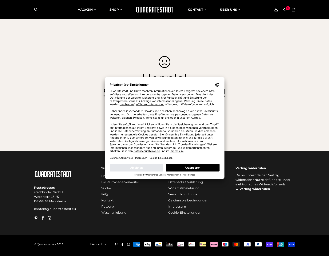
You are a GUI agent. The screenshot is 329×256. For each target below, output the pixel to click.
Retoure (107, 206)
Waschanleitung (113, 212)
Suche (106, 188)
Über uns (228, 9)
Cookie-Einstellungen (184, 212)
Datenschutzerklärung (185, 182)
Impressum (177, 206)
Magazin (85, 9)
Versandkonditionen (184, 194)
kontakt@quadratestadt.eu (55, 209)
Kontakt (195, 9)
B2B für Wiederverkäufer (120, 182)
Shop (114, 9)
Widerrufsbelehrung (184, 188)
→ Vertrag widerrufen (253, 189)
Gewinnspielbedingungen (188, 200)
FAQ (104, 194)
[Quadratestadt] (155, 9)
